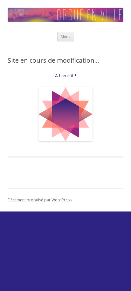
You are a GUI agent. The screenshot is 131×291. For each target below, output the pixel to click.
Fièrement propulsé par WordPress (40, 200)
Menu (66, 36)
